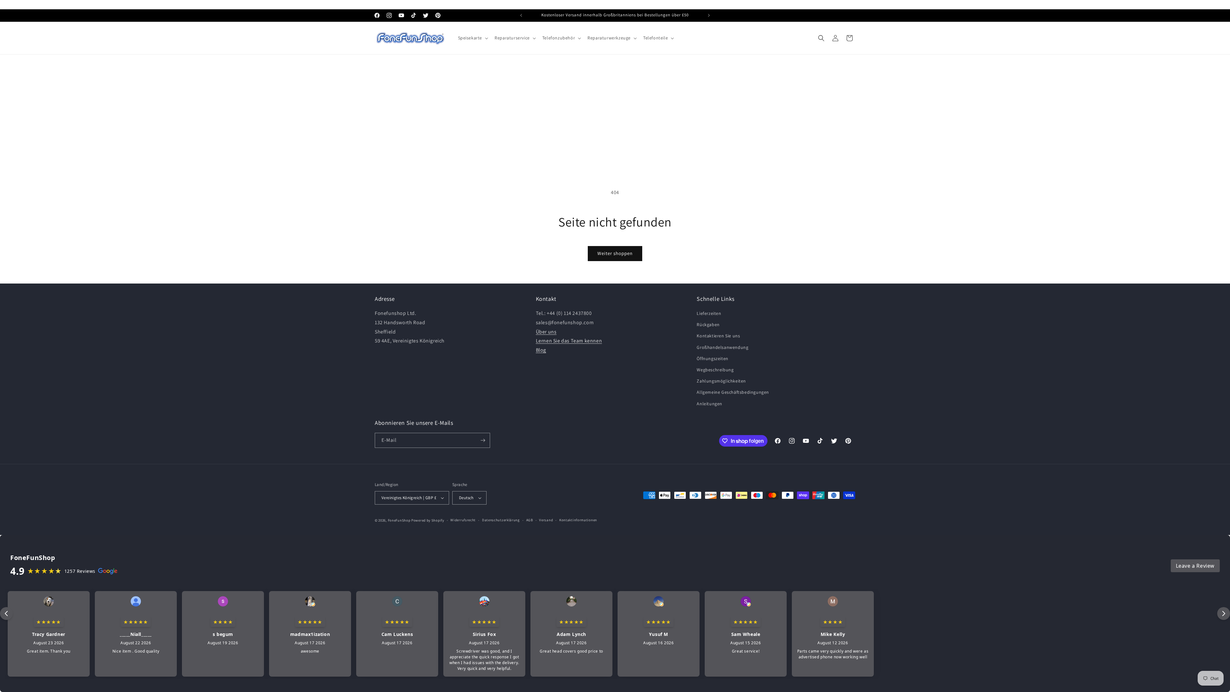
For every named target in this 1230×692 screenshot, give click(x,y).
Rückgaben (708, 324)
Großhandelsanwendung (722, 347)
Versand (546, 520)
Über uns (546, 331)
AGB (529, 520)
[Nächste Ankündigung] (709, 15)
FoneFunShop (399, 520)
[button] (472, 38)
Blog (541, 350)
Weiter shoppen (615, 253)
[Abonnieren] (483, 440)
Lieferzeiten (709, 313)
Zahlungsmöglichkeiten (721, 381)
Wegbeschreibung (715, 370)
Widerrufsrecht (463, 520)
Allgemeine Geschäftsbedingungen (733, 392)
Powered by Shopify (427, 520)
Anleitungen (709, 404)
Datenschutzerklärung (501, 520)
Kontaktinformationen (578, 520)
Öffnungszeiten (712, 358)
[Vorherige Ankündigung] (521, 15)
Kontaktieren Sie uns (718, 336)
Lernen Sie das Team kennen (569, 340)
